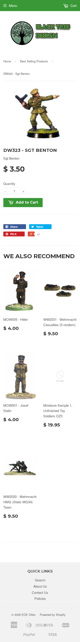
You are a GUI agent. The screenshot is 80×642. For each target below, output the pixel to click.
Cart (73, 5)
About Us (40, 586)
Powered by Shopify (53, 614)
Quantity (9, 183)
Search (40, 580)
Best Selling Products (34, 61)
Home (7, 61)
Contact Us (40, 592)
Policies (40, 598)
